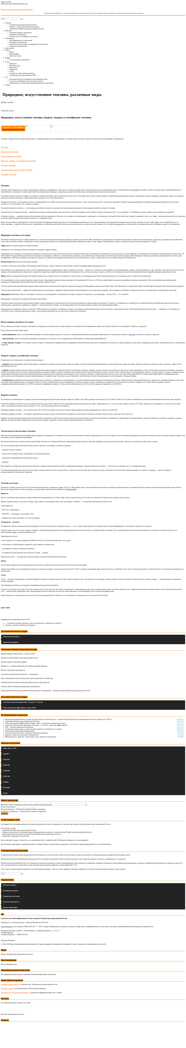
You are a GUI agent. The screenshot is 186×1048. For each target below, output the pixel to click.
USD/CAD (6, 776)
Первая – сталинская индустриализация (24, 27)
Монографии (14, 54)
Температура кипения (10, 890)
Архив (7, 85)
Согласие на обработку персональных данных (26, 81)
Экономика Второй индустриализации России (26, 29)
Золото (5, 793)
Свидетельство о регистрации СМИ (22, 75)
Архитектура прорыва (11, 642)
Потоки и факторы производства (13, 670)
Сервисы (4, 1045)
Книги (11, 52)
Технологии (9, 38)
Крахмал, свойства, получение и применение (22, 735)
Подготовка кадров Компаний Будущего (20, 731)
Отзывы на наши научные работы (21, 73)
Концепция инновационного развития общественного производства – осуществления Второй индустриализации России (45, 690)
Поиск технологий (8, 807)
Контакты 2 (13, 67)
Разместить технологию (18, 46)
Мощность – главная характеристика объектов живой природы (24, 666)
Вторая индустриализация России (17, 10)
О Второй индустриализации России (23, 25)
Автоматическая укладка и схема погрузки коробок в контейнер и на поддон (33, 729)
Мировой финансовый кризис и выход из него (18, 654)
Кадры (7, 58)
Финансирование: (7, 809)
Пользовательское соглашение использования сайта (28, 79)
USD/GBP (6, 771)
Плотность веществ (9, 885)
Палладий (6, 787)
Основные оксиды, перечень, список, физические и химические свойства (33, 623)
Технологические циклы (11, 636)
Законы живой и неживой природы (14, 662)
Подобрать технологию (18, 42)
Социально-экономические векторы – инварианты (19, 674)
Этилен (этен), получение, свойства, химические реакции (26, 733)
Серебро (6, 782)
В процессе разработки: (9, 811)
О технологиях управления (19, 60)
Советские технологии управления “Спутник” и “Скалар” (23, 702)
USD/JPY (6, 754)
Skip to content (6, 2)
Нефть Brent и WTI (9, 748)
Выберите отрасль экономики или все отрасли (18, 805)
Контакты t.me (14, 65)
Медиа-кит (13, 69)
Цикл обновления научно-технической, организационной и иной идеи (27, 678)
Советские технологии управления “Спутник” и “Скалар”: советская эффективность (36, 725)
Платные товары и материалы (20, 33)
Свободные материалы (17, 34)
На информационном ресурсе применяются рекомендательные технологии (28, 974)
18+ (6, 77)
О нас (7, 62)
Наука (7, 50)
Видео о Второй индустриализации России (17, 954)
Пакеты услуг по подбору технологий (23, 36)
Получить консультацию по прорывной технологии (28, 44)
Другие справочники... (11, 907)
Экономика (5, 1024)
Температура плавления (11, 896)
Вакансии (13, 64)
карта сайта (5, 608)
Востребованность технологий (20, 40)
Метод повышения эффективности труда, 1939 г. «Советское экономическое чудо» (35, 723)
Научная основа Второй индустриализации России (19, 658)
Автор (11, 111)
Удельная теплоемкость (11, 902)
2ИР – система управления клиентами (19, 727)
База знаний (9, 48)
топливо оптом (71, 489)
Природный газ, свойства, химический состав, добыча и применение (30, 737)
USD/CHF (6, 765)
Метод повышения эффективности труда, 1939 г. (19, 708)
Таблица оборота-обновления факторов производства (20, 686)
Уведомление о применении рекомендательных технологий (31, 83)
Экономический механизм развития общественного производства (25, 682)
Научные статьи (15, 56)
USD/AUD (6, 759)
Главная (8, 23)
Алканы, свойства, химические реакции (21, 625)
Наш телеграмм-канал (9, 964)
